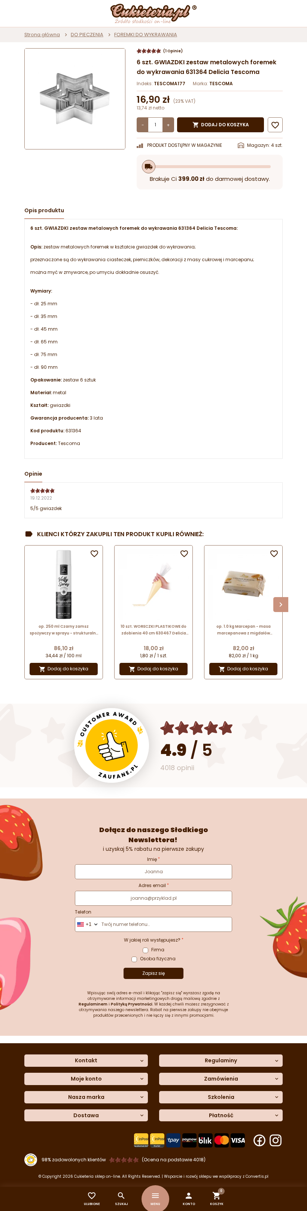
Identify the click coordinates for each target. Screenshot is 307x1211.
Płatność (221, 1115)
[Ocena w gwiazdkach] (196, 728)
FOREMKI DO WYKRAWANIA (145, 34)
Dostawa (86, 1115)
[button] (189, 1199)
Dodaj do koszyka (220, 124)
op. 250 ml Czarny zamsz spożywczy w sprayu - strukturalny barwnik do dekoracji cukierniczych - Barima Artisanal (63, 630)
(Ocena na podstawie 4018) (174, 1159)
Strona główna (42, 34)
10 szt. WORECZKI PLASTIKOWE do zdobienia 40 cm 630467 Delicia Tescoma (153, 630)
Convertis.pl (257, 1176)
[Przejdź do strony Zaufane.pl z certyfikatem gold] (111, 745)
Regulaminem (93, 1004)
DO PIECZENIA (87, 34)
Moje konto (86, 1079)
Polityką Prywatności (131, 1004)
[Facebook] (259, 1140)
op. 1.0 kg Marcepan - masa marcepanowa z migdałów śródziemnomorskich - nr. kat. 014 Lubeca (243, 630)
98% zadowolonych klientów (74, 1159)
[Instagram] (275, 1140)
